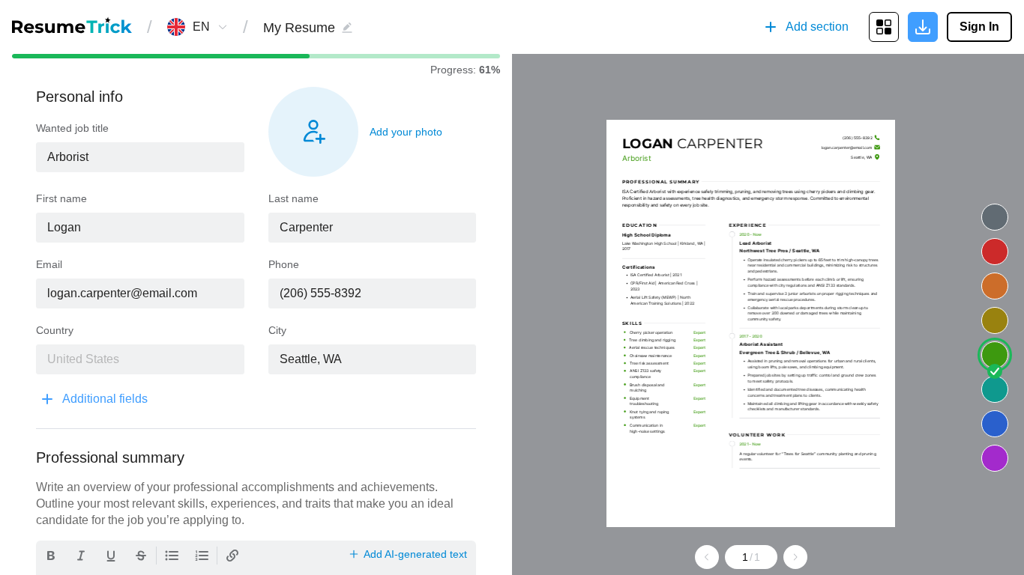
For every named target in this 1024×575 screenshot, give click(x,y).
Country (54, 330)
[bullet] (172, 556)
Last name (293, 198)
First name (61, 198)
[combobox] (201, 26)
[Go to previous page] (707, 557)
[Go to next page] (795, 557)
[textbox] (140, 157)
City (277, 330)
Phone (283, 264)
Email (49, 264)
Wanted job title (72, 128)
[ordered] (202, 556)
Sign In (979, 26)
